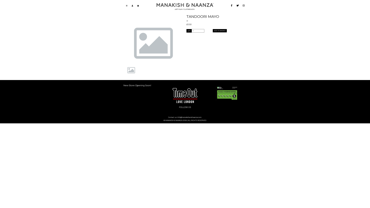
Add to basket (220, 31)
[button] (128, 50)
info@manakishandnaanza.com (185, 84)
